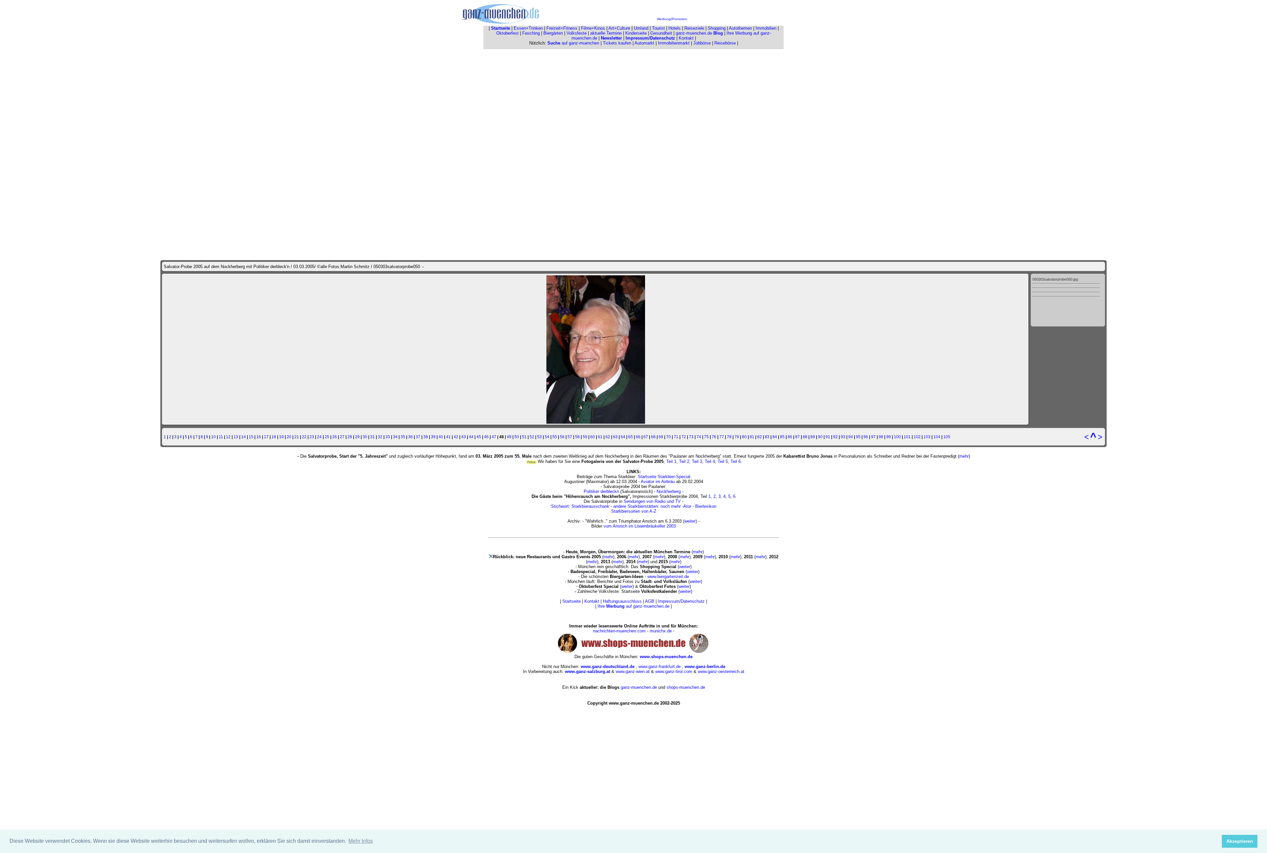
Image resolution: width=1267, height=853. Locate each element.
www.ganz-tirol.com (673, 671)
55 (554, 437)
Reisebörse (725, 43)
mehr (964, 456)
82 (759, 437)
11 (221, 437)
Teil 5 (723, 461)
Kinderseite (636, 33)
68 (653, 437)
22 (304, 437)
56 (562, 437)
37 (418, 437)
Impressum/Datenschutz (681, 601)
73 (691, 437)
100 (897, 437)
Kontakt (686, 38)
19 (281, 437)
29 (357, 437)
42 (456, 437)
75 (706, 437)
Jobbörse (702, 43)
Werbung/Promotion (672, 19)
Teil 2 (684, 461)
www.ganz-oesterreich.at (721, 671)
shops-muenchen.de (685, 687)
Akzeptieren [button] (1239, 841)
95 (858, 437)
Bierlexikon (705, 506)
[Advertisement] (633, 96)
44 (471, 437)
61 (600, 437)
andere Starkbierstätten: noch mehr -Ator (652, 506)
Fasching (531, 33)
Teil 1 (671, 461)
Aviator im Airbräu (658, 481)
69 (661, 437)
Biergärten (553, 33)
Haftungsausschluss (622, 601)
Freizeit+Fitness (561, 28)
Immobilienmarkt (674, 43)
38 (425, 437)
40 (441, 437)
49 (509, 437)
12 (228, 437)
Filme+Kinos (593, 28)
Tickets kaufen (617, 43)
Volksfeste (577, 33)
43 (463, 437)
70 (668, 437)
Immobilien (766, 28)
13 (236, 437)
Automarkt (644, 43)
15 (251, 437)
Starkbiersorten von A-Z (633, 511)
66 (638, 437)
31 (372, 437)
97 (873, 437)
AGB (649, 601)
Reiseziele (694, 28)
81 (752, 437)
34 (395, 437)
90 (820, 437)
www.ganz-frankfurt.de (659, 666)
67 (645, 437)
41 (448, 437)
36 (410, 437)
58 (577, 437)
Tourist (658, 28)
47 (494, 437)
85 (782, 437)
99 (888, 437)
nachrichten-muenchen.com (619, 630)
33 (387, 437)
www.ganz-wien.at (633, 671)
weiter (690, 521)
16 (258, 437)
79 (736, 437)
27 (342, 437)
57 (570, 437)
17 (266, 437)
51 (524, 437)
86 (790, 437)
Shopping (717, 28)
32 (380, 437)
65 (630, 437)
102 (917, 437)
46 (486, 437)
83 (767, 437)
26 (334, 437)
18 (274, 437)
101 (907, 437)
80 (744, 437)
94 (850, 437)
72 (683, 437)
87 (797, 437)
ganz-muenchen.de (699, 33)
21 (296, 437)
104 (936, 437)
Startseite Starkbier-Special (664, 476)
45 (478, 437)
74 (699, 437)
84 (774, 437)
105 (946, 437)
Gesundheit (661, 33)
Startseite (571, 601)
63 (615, 437)
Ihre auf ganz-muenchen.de (633, 606)
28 (349, 437)
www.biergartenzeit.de (668, 576)
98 (881, 437)
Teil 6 (736, 461)
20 (289, 437)
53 (539, 437)
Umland (641, 28)
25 (327, 437)
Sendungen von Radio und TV (652, 501)
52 (532, 437)
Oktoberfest (507, 33)
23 (311, 437)
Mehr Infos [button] (360, 841)
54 (547, 437)
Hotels (674, 28)
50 (516, 437)
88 (805, 437)
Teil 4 (710, 461)
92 (835, 437)
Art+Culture (619, 28)
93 (843, 437)
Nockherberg (669, 491)
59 (585, 437)
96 (865, 437)
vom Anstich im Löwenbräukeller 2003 (639, 526)
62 (607, 437)
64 (623, 437)
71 (676, 437)
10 (213, 437)
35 (403, 437)
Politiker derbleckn (601, 491)
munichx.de (661, 630)
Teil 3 (697, 461)
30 (365, 437)
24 (319, 437)
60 (592, 437)
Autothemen (740, 28)
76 (714, 437)
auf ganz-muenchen (573, 43)
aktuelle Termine (606, 33)
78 (729, 437)
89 (812, 437)
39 (433, 437)
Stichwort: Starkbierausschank (580, 506)
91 (828, 437)
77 (721, 437)
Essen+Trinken (528, 28)
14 (243, 437)
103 (927, 437)
